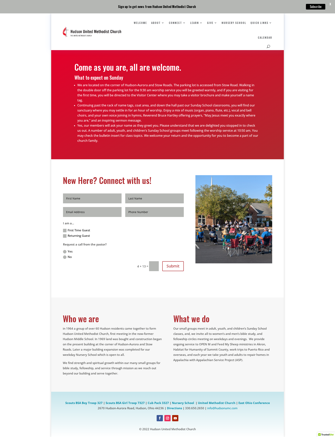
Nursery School (234, 23)
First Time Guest (79, 230)
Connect (175, 23)
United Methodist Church (216, 403)
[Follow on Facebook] (160, 418)
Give (210, 23)
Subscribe (315, 6)
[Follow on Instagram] (167, 418)
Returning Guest (79, 236)
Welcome (140, 23)
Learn (194, 23)
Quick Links (259, 23)
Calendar (265, 37)
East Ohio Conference (254, 403)
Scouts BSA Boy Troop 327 (84, 403)
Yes (70, 251)
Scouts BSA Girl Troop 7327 (125, 403)
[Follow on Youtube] (175, 418)
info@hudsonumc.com (222, 408)
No (70, 257)
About (156, 23)
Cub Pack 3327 (158, 403)
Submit (173, 266)
